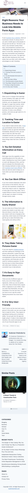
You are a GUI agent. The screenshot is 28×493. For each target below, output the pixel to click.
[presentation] (14, 384)
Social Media (5, 433)
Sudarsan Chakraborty (9, 33)
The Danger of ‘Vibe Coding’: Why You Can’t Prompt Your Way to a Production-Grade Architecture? (13, 445)
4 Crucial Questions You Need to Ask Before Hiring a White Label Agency (22, 355)
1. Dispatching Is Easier (10, 70)
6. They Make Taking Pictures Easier (13, 83)
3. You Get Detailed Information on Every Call (13, 76)
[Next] (24, 392)
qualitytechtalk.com (14, 488)
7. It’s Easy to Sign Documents (12, 85)
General (4, 426)
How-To (4, 429)
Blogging (4, 422)
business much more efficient (13, 168)
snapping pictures (18, 249)
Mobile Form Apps (14, 325)
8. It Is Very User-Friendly (11, 86)
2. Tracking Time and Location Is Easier (12, 73)
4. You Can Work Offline (10, 79)
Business (4, 424)
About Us (4, 474)
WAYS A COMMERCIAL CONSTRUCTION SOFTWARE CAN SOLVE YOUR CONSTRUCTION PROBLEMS (7, 356)
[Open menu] (25, 3)
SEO (3, 431)
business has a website (13, 38)
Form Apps (5, 325)
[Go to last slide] (4, 392)
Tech (3, 17)
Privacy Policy (6, 479)
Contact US (5, 476)
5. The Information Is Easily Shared (13, 81)
